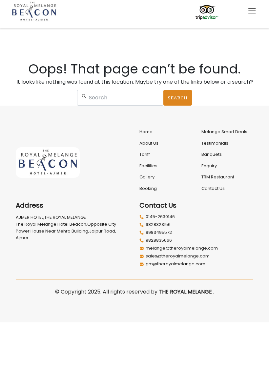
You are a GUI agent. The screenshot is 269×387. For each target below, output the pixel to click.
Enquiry (209, 166)
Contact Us (213, 188)
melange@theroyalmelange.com (182, 248)
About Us (148, 143)
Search (178, 98)
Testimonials (214, 143)
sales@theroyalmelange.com (178, 256)
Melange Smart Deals (224, 132)
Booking (148, 188)
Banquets (211, 154)
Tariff (144, 154)
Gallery (147, 177)
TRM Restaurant (217, 177)
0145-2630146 (160, 216)
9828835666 (159, 240)
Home (146, 132)
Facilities (148, 166)
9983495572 (159, 232)
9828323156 (158, 224)
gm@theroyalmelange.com (175, 264)
